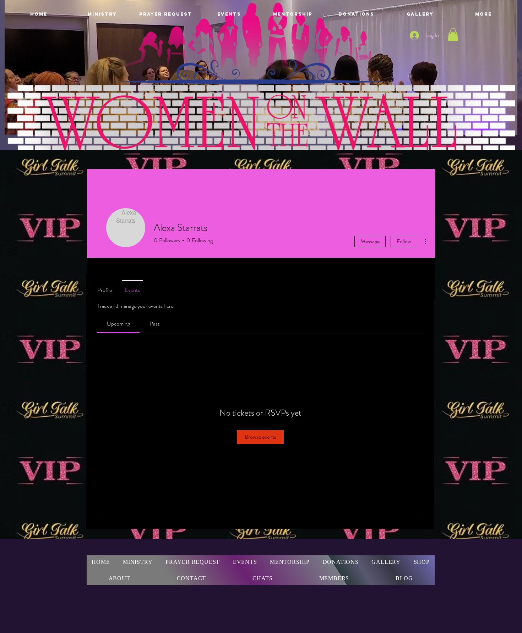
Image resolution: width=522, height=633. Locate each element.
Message (370, 241)
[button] (452, 34)
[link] (118, 324)
